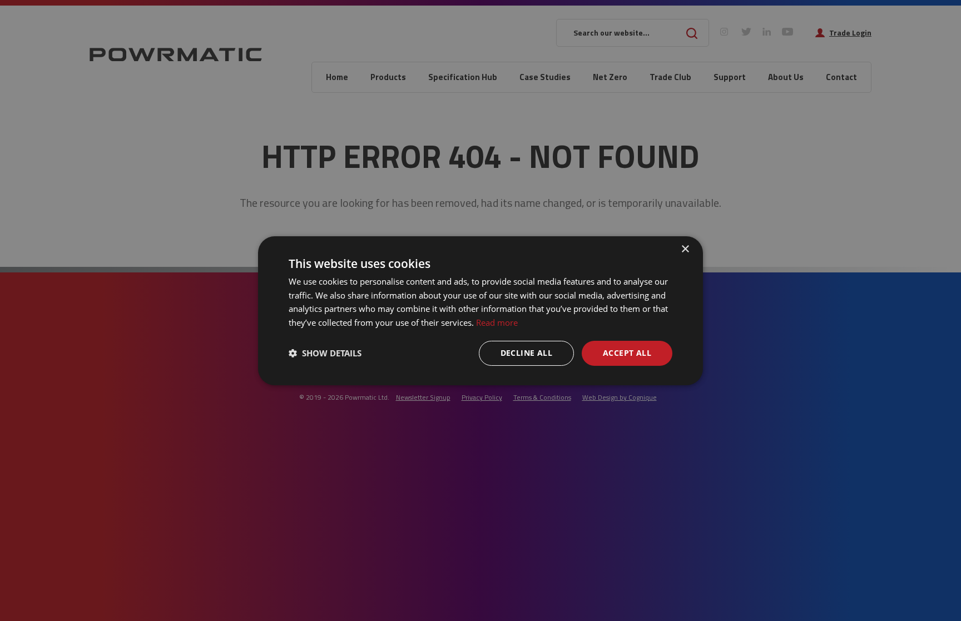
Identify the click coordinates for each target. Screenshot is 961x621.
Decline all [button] (526, 352)
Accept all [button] (627, 352)
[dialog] (480, 310)
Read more (497, 322)
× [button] (685, 249)
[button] (325, 353)
